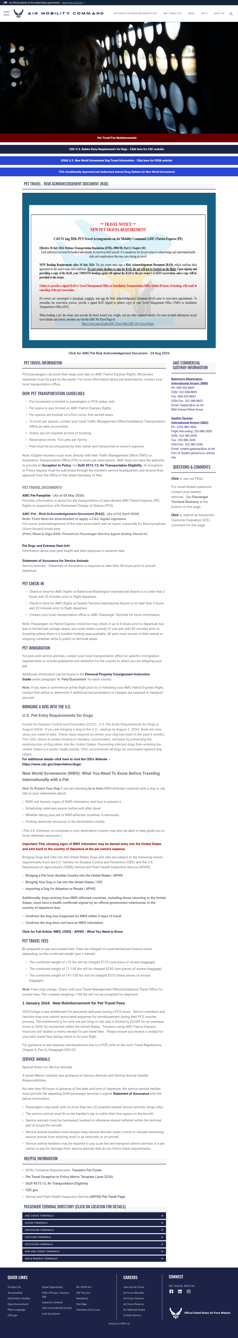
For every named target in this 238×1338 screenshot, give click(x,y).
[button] (74, 3)
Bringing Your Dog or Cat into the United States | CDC (64, 882)
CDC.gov (32, 1190)
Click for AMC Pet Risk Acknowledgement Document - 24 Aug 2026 (119, 353)
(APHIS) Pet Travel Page (107, 1197)
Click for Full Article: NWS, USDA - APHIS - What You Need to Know (72, 932)
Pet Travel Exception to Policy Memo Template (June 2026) (69, 1177)
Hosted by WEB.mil (119, 1323)
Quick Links (18, 1277)
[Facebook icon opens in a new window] (171, 1291)
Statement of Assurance (131, 1094)
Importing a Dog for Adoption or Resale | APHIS (60, 889)
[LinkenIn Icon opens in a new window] (180, 1291)
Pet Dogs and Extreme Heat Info (46, 546)
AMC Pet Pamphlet (36, 495)
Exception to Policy (56, 465)
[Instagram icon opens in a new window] (188, 1291)
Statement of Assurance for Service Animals (55, 561)
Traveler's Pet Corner (87, 1170)
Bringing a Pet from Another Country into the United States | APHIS (74, 875)
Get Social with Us (181, 1286)
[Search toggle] (232, 13)
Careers (130, 1277)
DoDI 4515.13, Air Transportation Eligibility (110, 465)
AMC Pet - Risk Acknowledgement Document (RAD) (63, 514)
